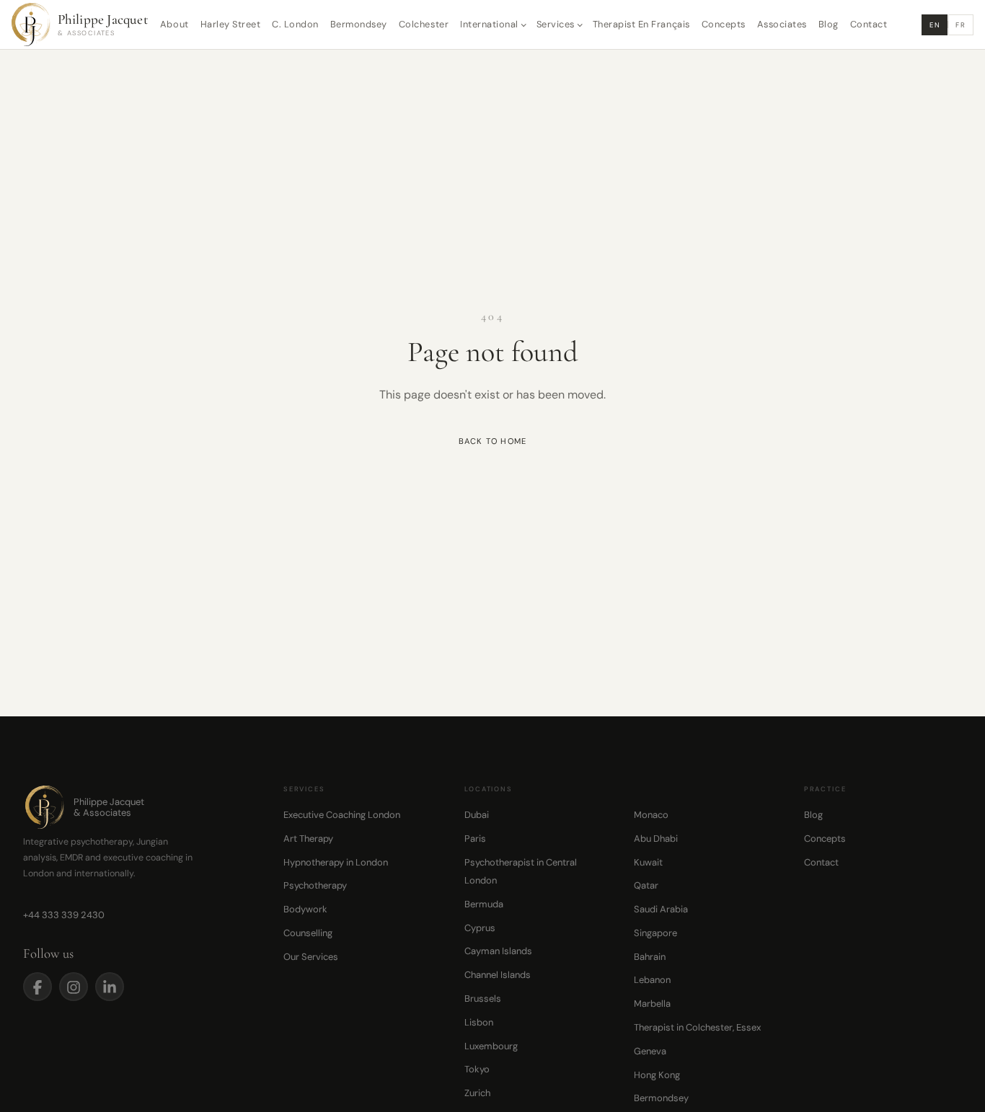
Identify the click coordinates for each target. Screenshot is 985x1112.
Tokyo (477, 1069)
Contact (869, 24)
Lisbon (478, 1022)
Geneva (650, 1051)
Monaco (651, 815)
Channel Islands (497, 975)
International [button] (489, 24)
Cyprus (479, 928)
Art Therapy (308, 838)
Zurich (477, 1093)
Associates (782, 24)
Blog (828, 24)
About (174, 24)
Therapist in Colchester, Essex (697, 1027)
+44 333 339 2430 (64, 915)
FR (960, 25)
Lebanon (652, 980)
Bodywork (305, 909)
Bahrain (650, 957)
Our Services (310, 957)
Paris (475, 838)
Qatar (646, 885)
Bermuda (483, 904)
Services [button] (555, 24)
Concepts (724, 24)
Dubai (476, 815)
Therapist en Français (641, 24)
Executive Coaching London (341, 815)
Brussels (482, 998)
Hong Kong (657, 1075)
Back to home (493, 441)
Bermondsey (358, 24)
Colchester (424, 24)
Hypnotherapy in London (335, 862)
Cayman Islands (498, 951)
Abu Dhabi (656, 838)
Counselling (307, 933)
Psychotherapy (315, 885)
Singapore (655, 933)
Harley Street (230, 24)
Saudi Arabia (661, 909)
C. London (295, 24)
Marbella (652, 1003)
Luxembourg (491, 1046)
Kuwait (648, 862)
